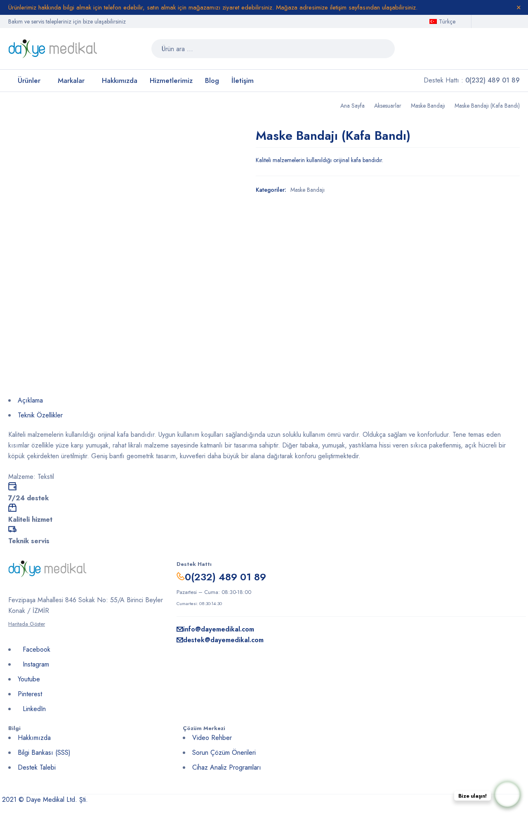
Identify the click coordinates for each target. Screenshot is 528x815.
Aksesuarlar (387, 105)
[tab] (264, 402)
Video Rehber (212, 737)
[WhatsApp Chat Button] (507, 794)
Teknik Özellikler (40, 415)
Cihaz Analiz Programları (226, 767)
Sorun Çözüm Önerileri (224, 752)
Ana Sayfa (352, 105)
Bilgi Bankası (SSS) (44, 752)
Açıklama (30, 400)
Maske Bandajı (428, 105)
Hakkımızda (34, 737)
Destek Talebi (37, 767)
